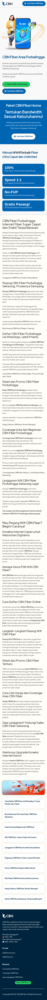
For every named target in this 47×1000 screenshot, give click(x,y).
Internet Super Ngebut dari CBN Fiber (19, 827)
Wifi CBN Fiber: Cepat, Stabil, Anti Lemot (21, 837)
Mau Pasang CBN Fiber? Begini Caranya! (18, 328)
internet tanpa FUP (9, 465)
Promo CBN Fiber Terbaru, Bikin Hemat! (20, 868)
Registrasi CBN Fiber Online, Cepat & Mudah (22, 858)
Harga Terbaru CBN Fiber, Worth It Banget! (19, 424)
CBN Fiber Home (8, 953)
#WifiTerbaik (22, 152)
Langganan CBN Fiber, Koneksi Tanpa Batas (20, 278)
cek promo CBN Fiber (33, 417)
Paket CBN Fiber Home (23, 105)
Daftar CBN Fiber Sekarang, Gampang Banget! (23, 899)
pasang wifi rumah (23, 364)
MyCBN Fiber (22, 994)
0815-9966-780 (11, 942)
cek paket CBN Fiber (22, 321)
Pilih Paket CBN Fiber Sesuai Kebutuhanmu (22, 878)
